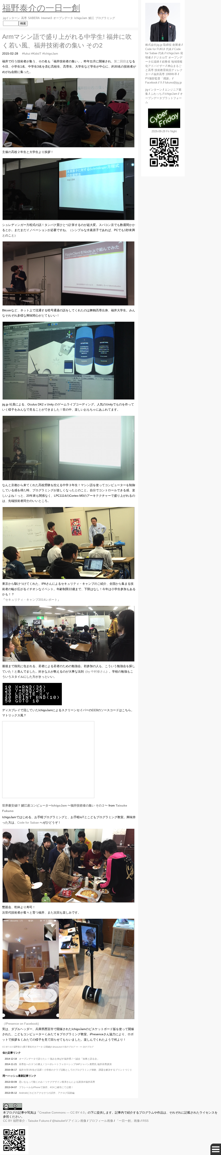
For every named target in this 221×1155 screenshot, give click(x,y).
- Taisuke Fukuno (31, 1120)
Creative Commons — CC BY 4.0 (62, 1112)
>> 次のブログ (87, 1047)
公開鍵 (46, 1047)
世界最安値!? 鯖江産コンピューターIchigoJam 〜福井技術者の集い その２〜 (55, 805)
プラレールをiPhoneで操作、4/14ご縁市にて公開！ (46, 1087)
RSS (145, 1120)
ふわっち (156, 93)
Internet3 (46, 18)
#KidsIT (36, 53)
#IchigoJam (50, 53)
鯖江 (91, 18)
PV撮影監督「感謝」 (158, 78)
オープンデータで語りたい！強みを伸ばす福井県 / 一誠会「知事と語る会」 (59, 1058)
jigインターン (11, 18)
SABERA (34, 18)
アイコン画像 (77, 1120)
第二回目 (120, 61)
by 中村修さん (96, 671)
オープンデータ (63, 18)
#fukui (26, 53)
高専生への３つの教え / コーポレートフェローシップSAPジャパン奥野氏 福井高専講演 (65, 1064)
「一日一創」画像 (128, 1120)
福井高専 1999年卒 (165, 74)
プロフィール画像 (101, 1120)
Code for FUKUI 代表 (158, 49)
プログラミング (105, 18)
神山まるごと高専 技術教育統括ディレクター (164, 70)
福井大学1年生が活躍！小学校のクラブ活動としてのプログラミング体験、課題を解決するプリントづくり (75, 1069)
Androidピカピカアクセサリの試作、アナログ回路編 (46, 1093)
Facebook (151, 82)
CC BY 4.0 (7, 1047)
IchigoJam (80, 18)
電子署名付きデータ (33, 1047)
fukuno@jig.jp (173, 82)
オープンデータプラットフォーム (164, 98)
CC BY (7, 1120)
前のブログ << (71, 1047)
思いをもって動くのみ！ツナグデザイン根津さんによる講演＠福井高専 (57, 1082)
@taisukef (57, 1047)
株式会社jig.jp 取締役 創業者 (163, 44)
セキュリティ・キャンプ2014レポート (31, 599)
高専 (24, 18)
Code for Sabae (28, 822)
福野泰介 (17, 1047)
